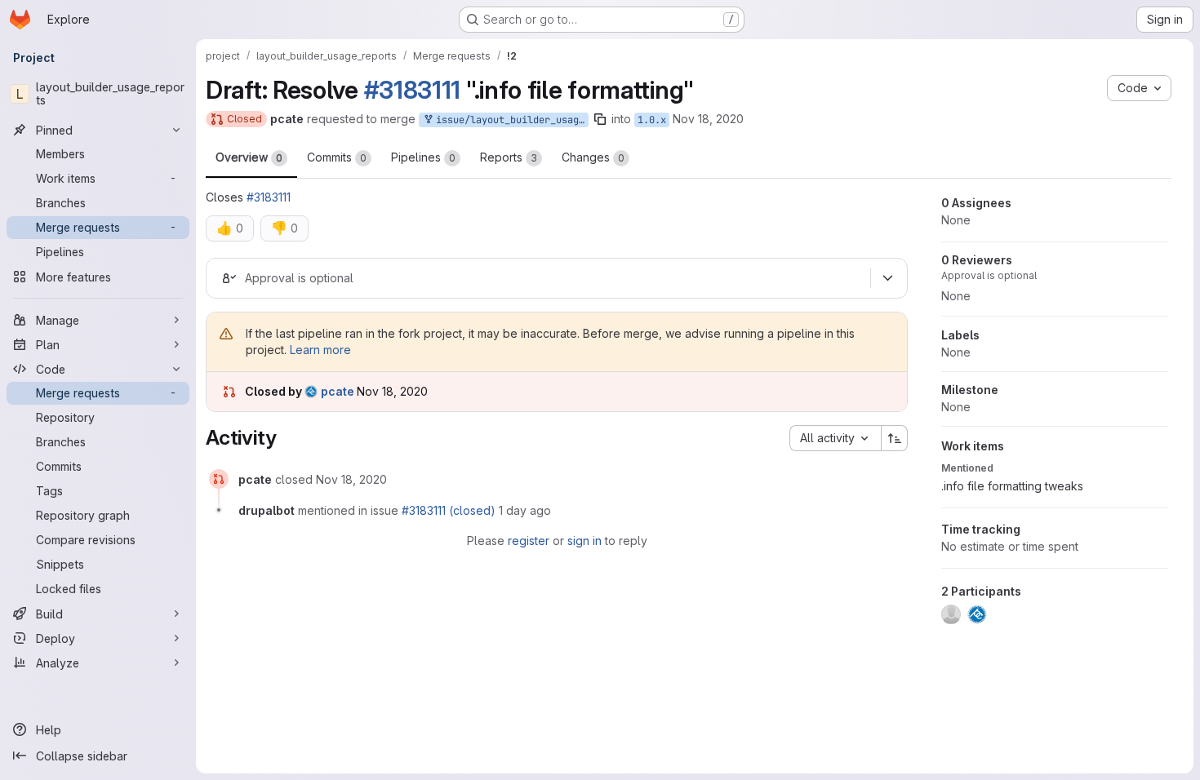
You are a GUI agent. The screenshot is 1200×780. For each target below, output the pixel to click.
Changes (593, 157)
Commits (337, 157)
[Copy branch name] (600, 119)
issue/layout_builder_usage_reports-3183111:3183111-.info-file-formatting (509, 119)
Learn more (320, 350)
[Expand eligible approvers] (887, 278)
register (528, 540)
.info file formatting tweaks (1012, 486)
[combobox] (835, 438)
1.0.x (652, 119)
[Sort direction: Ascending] (895, 438)
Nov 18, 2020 (708, 119)
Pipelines (423, 157)
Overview (249, 157)
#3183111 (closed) (449, 510)
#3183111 (412, 89)
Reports (508, 157)
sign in (584, 540)
